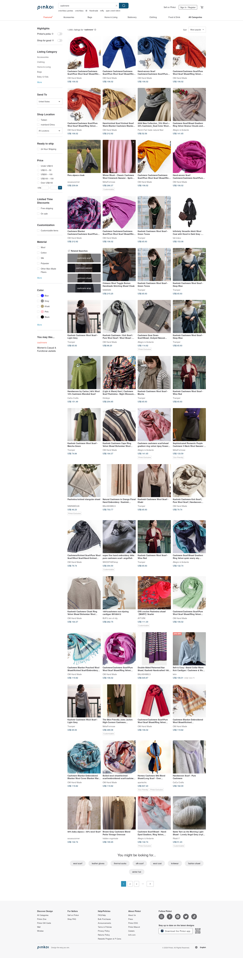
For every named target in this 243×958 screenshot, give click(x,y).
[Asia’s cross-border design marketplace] (45, 7)
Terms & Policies (105, 927)
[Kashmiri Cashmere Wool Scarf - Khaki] (154, 480)
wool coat (157, 863)
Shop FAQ (72, 919)
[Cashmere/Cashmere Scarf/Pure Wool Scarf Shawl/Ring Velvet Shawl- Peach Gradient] (119, 648)
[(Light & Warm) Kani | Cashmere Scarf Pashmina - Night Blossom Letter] (119, 372)
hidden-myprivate (110, 838)
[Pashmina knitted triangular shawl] (84, 480)
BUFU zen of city (110, 618)
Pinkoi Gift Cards (44, 923)
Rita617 (176, 838)
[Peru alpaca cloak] (84, 156)
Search (124, 5)
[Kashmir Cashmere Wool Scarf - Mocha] (154, 372)
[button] (60, 187)
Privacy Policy (104, 931)
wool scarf (77, 863)
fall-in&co (177, 237)
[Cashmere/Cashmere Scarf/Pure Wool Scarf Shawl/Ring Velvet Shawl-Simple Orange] (189, 52)
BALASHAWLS (109, 506)
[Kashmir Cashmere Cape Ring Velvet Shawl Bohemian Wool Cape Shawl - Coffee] (119, 424)
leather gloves (98, 863)
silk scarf (140, 863)
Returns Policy (104, 935)
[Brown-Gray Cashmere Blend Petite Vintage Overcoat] (119, 813)
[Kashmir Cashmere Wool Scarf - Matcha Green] (84, 424)
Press (130, 919)
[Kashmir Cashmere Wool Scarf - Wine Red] (189, 372)
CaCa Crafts (73, 397)
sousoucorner (74, 181)
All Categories (43, 915)
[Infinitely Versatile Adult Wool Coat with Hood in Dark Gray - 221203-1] (189, 212)
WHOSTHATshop (110, 562)
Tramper (141, 237)
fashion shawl (194, 863)
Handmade (93, 10)
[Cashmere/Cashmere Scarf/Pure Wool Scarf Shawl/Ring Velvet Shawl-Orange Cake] (84, 104)
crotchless (79, 10)
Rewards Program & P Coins (109, 939)
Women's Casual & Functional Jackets (46, 349)
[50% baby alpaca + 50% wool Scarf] (84, 813)
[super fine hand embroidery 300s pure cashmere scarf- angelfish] (119, 536)
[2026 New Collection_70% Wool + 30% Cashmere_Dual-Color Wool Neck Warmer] (154, 104)
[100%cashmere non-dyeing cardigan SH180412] (119, 592)
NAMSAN (107, 289)
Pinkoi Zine (41, 919)
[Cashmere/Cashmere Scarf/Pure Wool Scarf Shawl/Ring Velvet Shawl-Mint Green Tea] (189, 592)
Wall (38, 927)
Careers (131, 931)
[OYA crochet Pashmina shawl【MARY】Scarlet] (154, 592)
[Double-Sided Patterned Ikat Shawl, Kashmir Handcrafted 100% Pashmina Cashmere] (154, 648)
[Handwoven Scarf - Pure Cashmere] (189, 756)
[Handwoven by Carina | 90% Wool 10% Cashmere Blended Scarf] (84, 372)
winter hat (136, 871)
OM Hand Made (75, 77)
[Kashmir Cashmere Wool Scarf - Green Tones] (154, 212)
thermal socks (120, 863)
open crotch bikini (113, 10)
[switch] (49, 33)
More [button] (39, 82)
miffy (102, 10)
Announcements (104, 923)
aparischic (142, 782)
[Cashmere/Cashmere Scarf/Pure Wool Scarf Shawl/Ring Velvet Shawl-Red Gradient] (154, 700)
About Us (132, 915)
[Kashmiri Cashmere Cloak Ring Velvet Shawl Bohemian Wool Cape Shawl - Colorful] (84, 592)
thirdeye (106, 397)
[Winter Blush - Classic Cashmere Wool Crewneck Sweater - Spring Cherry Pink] (119, 156)
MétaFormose (109, 181)
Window (40, 931)
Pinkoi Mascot (134, 927)
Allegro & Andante (181, 129)
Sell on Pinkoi (170, 7)
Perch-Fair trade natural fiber (151, 129)
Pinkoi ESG (133, 923)
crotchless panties (65, 10)
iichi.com (132, 935)
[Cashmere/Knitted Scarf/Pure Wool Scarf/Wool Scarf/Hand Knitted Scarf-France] (84, 536)
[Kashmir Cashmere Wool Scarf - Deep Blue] (189, 264)
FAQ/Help (102, 915)
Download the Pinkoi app (177, 931)
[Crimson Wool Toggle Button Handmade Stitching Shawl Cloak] (119, 264)
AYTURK (141, 618)
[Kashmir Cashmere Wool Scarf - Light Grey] (84, 316)
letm (175, 674)
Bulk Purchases (104, 919)
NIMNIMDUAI (73, 506)
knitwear (175, 863)
